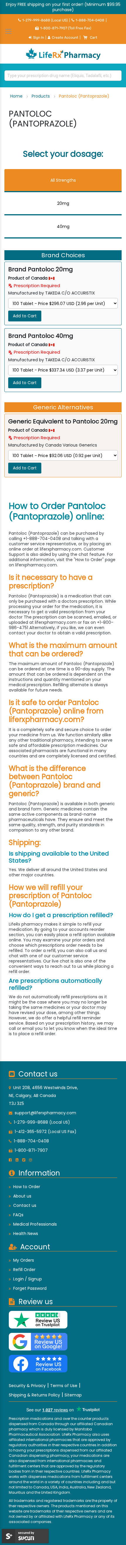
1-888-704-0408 (90, 20)
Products (41, 96)
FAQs (18, 1215)
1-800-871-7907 (31, 1150)
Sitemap (73, 1395)
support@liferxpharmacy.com (45, 1113)
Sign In (38, 37)
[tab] (63, 180)
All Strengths (63, 180)
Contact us (24, 1205)
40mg (63, 226)
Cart (93, 37)
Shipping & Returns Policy (34, 1395)
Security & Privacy (27, 1386)
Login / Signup (27, 1279)
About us (22, 1196)
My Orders (23, 1260)
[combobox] (63, 75)
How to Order (26, 1187)
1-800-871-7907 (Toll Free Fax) (65, 28)
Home (17, 96)
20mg (63, 203)
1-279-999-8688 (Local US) (45, 20)
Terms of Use (63, 1386)
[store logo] (63, 54)
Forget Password (30, 1288)
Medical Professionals (35, 1224)
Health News (25, 1233)
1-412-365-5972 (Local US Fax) (45, 1132)
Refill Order (24, 1270)
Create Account (65, 37)
